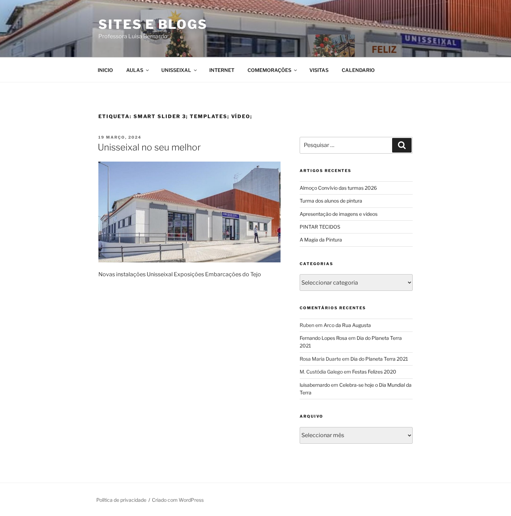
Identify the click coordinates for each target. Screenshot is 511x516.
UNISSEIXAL (176, 70)
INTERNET (221, 70)
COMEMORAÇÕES (269, 70)
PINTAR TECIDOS (320, 227)
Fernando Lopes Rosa (323, 338)
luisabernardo (315, 385)
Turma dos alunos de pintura (331, 201)
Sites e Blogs (152, 24)
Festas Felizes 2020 (374, 372)
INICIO (105, 70)
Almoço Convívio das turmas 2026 (338, 188)
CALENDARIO (358, 70)
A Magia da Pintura (321, 240)
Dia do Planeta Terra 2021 (379, 359)
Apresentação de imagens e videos (339, 214)
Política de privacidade (121, 500)
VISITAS (318, 70)
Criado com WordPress (178, 500)
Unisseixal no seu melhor (149, 147)
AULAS (134, 70)
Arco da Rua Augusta (347, 325)
